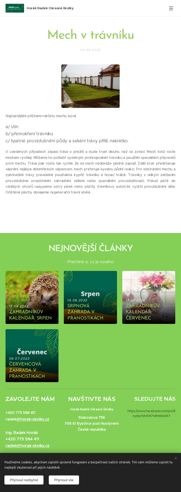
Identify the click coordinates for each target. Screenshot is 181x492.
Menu (171, 8)
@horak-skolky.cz (32, 419)
